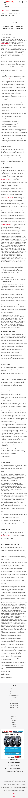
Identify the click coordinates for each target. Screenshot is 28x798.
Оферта (14, 713)
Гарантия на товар (14, 707)
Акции (14, 709)
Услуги (14, 697)
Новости (14, 724)
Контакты (14, 722)
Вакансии (14, 720)
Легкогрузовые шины (14, 695)
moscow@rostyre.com (15, 765)
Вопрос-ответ (14, 711)
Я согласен (14, 796)
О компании (14, 718)
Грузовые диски (14, 690)
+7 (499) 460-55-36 (15, 762)
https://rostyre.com (5, 43)
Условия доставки (14, 705)
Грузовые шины (14, 688)
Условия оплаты (14, 703)
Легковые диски (14, 693)
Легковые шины (14, 691)
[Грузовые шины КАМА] (14, 744)
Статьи (14, 726)
